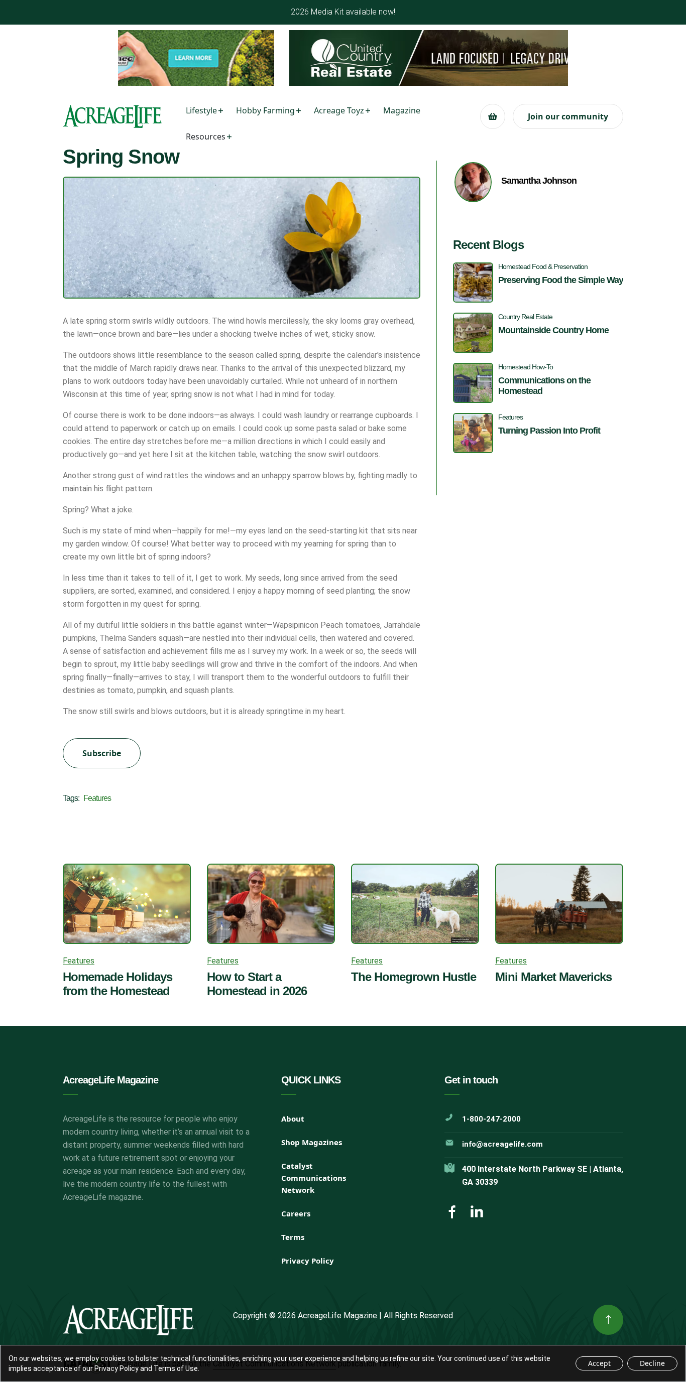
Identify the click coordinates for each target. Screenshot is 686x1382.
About (292, 1119)
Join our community (568, 116)
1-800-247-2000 (491, 1119)
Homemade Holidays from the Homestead (117, 984)
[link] (608, 1320)
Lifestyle (201, 110)
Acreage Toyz (339, 110)
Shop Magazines (311, 1142)
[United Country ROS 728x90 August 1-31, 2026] (343, 58)
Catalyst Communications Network (313, 1178)
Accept (599, 1363)
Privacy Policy (307, 1261)
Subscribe (101, 753)
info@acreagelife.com (502, 1144)
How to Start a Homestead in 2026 (257, 984)
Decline (652, 1363)
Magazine (401, 110)
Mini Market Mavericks (553, 977)
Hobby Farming (265, 110)
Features (97, 798)
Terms (292, 1237)
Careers (295, 1213)
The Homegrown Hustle (413, 977)
